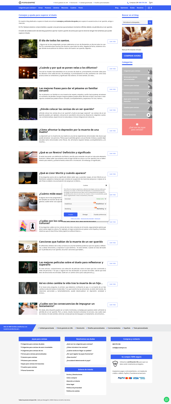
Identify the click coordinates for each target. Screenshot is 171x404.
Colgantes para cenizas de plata (33, 344)
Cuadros (73, 8)
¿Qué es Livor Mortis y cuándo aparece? (62, 173)
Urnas (40, 8)
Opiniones (124, 8)
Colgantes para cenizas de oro (32, 351)
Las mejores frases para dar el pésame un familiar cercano (68, 89)
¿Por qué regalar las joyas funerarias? (80, 354)
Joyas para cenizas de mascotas (33, 364)
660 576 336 (143, 3)
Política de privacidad (74, 388)
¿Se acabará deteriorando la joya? (78, 360)
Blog (116, 8)
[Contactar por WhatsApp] (166, 399)
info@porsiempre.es (119, 348)
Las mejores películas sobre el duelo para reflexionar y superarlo (71, 263)
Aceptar (70, 214)
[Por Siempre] (27, 2)
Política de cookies (75, 218)
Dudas (132, 8)
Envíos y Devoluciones (74, 374)
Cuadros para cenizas (29, 367)
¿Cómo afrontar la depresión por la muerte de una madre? (69, 131)
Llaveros (56, 8)
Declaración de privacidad (87, 218)
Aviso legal (70, 384)
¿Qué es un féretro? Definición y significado (65, 152)
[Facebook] (151, 8)
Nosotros (140, 8)
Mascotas (64, 8)
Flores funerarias (28, 370)
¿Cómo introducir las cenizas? (77, 347)
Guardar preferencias (100, 214)
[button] (106, 185)
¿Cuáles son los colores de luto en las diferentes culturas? (67, 222)
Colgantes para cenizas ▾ (27, 8)
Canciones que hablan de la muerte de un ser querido (71, 241)
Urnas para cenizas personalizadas (34, 354)
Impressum (97, 218)
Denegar (85, 214)
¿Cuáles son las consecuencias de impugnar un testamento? (67, 305)
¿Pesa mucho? (72, 357)
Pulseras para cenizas (29, 360)
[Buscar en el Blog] (150, 22)
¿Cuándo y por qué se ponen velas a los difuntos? (68, 67)
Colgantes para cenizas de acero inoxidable (37, 347)
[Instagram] (149, 8)
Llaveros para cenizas (29, 357)
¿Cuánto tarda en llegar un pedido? (79, 351)
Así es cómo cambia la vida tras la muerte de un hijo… (71, 283)
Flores (80, 8)
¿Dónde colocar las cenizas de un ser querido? (66, 109)
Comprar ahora (132, 55)
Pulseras (48, 8)
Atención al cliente (73, 381)
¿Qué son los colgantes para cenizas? (80, 344)
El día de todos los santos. (54, 40)
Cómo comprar (72, 378)
